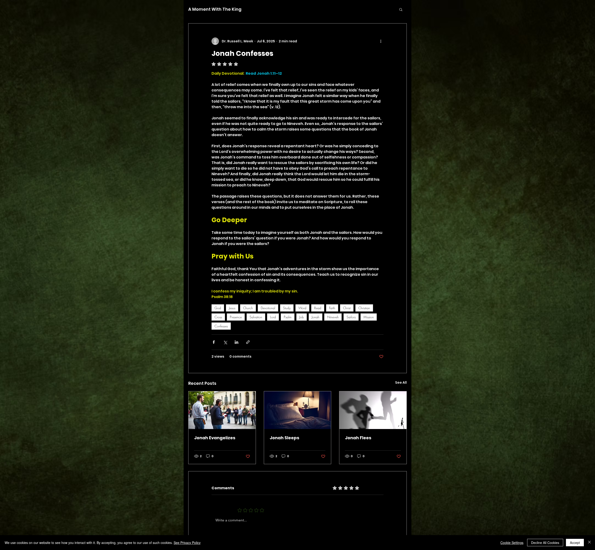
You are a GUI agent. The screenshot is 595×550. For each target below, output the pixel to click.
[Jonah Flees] (373, 410)
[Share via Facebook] (214, 342)
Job (301, 317)
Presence (236, 317)
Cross (218, 317)
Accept (575, 542)
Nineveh (333, 317)
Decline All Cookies (545, 542)
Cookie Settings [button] (511, 542)
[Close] (589, 542)
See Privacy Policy (187, 542)
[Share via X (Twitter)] (225, 342)
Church (248, 308)
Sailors (351, 317)
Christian (364, 308)
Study (287, 308)
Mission (369, 317)
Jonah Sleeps (284, 438)
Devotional (268, 308)
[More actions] (380, 41)
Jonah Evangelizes (214, 438)
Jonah (315, 317)
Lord (273, 317)
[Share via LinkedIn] (236, 342)
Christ (346, 308)
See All (401, 382)
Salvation (256, 317)
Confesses (221, 326)
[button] (401, 9)
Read (317, 308)
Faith (332, 308)
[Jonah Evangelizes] (222, 410)
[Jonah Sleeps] (297, 410)
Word (302, 308)
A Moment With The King (214, 9)
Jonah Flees (358, 438)
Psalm (287, 317)
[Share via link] (248, 342)
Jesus (232, 308)
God (218, 308)
